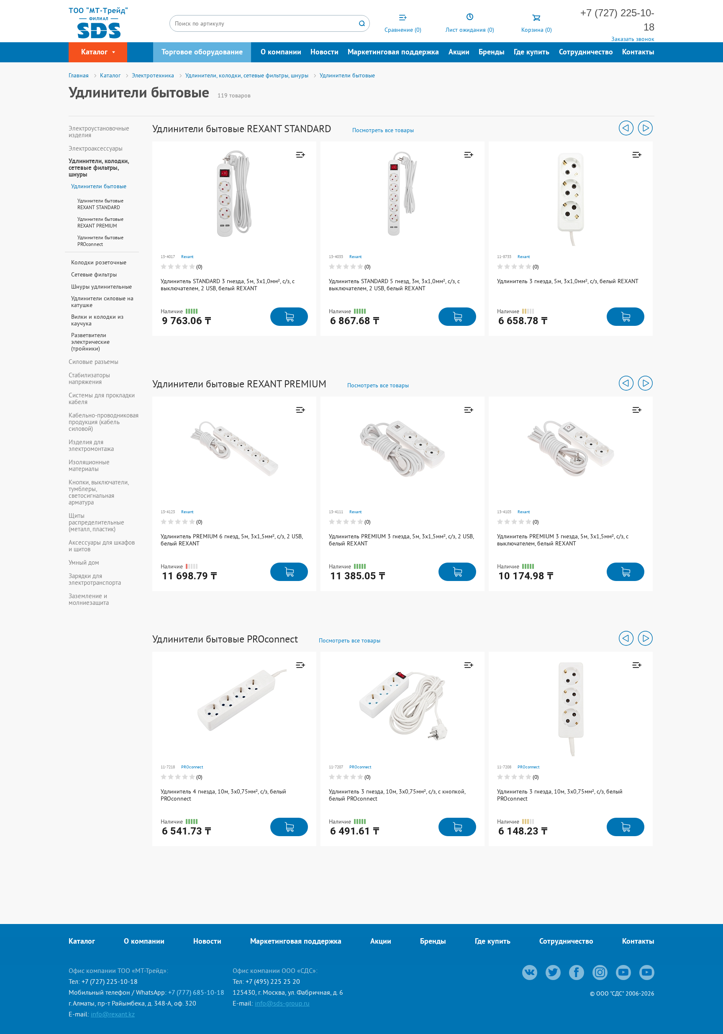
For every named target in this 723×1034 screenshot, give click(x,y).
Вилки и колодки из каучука (97, 320)
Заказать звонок (632, 39)
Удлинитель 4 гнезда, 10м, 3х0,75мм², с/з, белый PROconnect (223, 795)
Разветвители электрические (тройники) (90, 342)
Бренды (492, 52)
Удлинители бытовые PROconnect (100, 240)
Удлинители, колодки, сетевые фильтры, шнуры (99, 169)
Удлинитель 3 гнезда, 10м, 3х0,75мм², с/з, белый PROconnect (560, 795)
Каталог (82, 942)
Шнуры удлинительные (101, 286)
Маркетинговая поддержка (393, 52)
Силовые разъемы (93, 361)
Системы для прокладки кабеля (102, 398)
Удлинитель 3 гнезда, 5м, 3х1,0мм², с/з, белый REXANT (567, 281)
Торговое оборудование (202, 52)
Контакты (638, 52)
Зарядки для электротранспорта (95, 579)
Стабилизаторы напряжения (89, 378)
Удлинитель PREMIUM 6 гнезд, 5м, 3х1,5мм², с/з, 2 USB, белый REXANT (232, 539)
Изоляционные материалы (89, 465)
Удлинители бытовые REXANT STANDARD (100, 203)
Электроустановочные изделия (99, 131)
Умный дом (84, 562)
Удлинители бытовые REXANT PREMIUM (100, 222)
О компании (281, 52)
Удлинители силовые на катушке (102, 301)
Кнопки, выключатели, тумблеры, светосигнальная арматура (98, 492)
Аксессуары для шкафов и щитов (102, 546)
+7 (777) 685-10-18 (196, 992)
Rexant (187, 256)
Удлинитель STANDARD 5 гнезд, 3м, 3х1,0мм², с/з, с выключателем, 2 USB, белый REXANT (394, 284)
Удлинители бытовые (98, 186)
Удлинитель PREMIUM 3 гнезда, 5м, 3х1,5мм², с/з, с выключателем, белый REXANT (562, 539)
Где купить (531, 52)
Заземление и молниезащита (89, 599)
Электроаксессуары (96, 148)
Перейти (272, 199)
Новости (324, 52)
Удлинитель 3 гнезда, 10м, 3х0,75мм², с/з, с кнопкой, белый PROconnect (397, 795)
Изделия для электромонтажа (91, 445)
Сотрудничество (586, 52)
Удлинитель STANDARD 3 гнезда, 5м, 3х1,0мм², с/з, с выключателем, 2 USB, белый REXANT (228, 284)
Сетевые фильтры (94, 274)
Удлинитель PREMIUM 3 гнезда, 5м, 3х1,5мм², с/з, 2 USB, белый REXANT (401, 539)
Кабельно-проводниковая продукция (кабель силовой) (103, 422)
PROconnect (192, 767)
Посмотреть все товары (383, 130)
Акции (459, 52)
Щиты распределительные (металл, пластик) (96, 522)
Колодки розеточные (98, 262)
